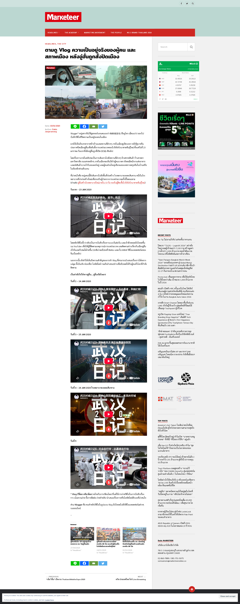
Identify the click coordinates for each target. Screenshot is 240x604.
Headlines (53, 32)
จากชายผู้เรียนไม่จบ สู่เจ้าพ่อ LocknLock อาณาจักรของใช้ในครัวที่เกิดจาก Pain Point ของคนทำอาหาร (175, 514)
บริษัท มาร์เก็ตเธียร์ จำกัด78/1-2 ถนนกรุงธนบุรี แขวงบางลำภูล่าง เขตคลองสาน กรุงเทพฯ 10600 (176, 549)
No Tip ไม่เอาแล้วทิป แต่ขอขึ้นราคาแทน (175, 239)
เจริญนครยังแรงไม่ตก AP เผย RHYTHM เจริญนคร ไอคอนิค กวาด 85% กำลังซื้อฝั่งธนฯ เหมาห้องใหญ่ (176, 354)
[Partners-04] (184, 399)
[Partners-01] (166, 380)
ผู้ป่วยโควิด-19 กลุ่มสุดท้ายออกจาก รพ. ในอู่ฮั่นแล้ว (80, 542)
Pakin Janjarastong (51, 130)
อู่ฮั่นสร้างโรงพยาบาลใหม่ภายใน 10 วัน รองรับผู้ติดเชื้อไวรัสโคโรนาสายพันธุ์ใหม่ (111, 182)
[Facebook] (84, 126)
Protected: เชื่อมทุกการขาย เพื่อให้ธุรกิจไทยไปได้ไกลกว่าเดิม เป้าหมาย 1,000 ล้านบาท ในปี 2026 (176, 280)
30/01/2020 (55, 126)
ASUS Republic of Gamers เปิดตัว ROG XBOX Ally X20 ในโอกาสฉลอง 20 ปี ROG (175, 524)
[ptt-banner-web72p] (176, 196)
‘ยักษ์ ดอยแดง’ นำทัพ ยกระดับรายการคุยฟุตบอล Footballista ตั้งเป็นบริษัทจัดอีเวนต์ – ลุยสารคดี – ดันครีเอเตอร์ (176, 334)
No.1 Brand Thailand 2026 (139, 32)
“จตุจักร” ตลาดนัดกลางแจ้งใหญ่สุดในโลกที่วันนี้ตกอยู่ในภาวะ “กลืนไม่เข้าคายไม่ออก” (175, 492)
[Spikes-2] (185, 379)
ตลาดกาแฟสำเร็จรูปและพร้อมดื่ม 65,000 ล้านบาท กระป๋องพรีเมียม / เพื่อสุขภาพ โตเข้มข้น (175, 503)
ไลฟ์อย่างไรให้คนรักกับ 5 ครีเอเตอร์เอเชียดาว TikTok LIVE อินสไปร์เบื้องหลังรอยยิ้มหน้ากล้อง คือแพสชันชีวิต (176, 482)
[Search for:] (176, 47)
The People (116, 32)
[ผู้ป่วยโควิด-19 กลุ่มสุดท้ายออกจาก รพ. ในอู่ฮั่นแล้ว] (82, 534)
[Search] (192, 3)
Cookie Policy (49, 600)
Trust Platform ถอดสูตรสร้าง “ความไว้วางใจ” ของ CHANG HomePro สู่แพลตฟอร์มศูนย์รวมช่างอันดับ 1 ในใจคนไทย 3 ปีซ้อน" (176, 471)
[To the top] (192, 589)
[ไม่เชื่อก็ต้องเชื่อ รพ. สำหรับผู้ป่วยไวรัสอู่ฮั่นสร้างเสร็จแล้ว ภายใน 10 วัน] (134, 534)
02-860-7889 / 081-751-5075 (171, 558)
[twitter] (187, 3)
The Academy (71, 32)
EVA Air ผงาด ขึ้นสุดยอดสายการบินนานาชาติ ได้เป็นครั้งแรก (176, 344)
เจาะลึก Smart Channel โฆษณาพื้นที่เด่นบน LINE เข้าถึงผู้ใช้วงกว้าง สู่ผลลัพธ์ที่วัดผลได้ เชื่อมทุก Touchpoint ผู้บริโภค (176, 305)
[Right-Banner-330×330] (176, 149)
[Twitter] (102, 126)
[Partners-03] (166, 399)
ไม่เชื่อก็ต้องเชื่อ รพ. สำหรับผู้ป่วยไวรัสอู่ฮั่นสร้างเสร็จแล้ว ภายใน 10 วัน (134, 544)
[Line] (75, 126)
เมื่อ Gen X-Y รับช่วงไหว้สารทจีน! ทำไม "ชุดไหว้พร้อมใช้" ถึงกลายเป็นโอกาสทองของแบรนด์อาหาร (176, 448)
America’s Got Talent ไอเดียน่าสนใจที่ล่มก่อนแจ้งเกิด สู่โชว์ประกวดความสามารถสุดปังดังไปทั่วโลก (176, 428)
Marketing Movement (94, 32)
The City (61, 44)
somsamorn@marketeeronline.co (172, 561)
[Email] (93, 126)
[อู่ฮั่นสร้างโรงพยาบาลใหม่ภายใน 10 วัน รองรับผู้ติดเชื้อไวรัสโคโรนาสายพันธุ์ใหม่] (108, 534)
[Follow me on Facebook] (181, 3)
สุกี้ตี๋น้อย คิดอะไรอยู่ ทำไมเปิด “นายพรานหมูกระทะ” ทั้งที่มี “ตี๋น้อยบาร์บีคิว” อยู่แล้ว (176, 438)
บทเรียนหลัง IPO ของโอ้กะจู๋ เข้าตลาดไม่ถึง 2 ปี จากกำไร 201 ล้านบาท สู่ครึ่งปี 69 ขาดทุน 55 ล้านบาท (176, 459)
